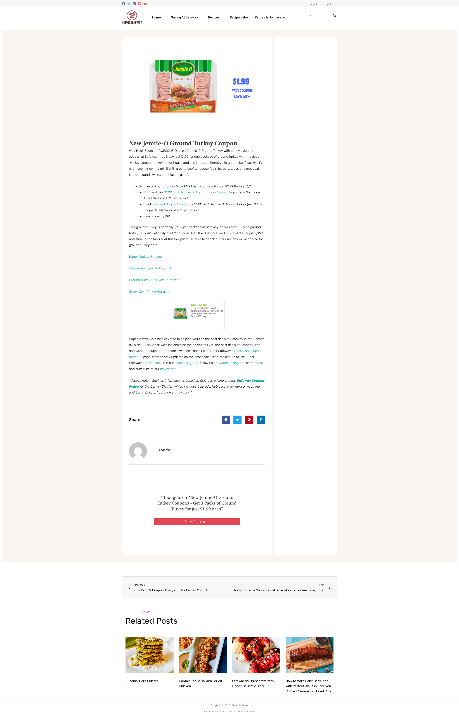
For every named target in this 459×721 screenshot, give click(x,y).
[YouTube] (145, 3)
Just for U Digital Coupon (170, 204)
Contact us (220, 711)
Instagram (237, 363)
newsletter (167, 369)
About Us (208, 711)
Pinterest (256, 363)
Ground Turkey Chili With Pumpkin (154, 280)
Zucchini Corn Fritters (142, 681)
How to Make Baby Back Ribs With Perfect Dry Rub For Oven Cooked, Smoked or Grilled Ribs (308, 686)
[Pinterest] (139, 3)
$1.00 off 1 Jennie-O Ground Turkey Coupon (196, 192)
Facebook (154, 363)
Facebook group (186, 363)
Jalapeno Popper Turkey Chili (150, 268)
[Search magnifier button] (334, 15)
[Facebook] (123, 3)
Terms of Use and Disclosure (241, 711)
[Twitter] (129, 3)
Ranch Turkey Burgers (145, 257)
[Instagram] (134, 3)
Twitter (223, 363)
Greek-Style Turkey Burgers (149, 292)
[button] (163, 17)
